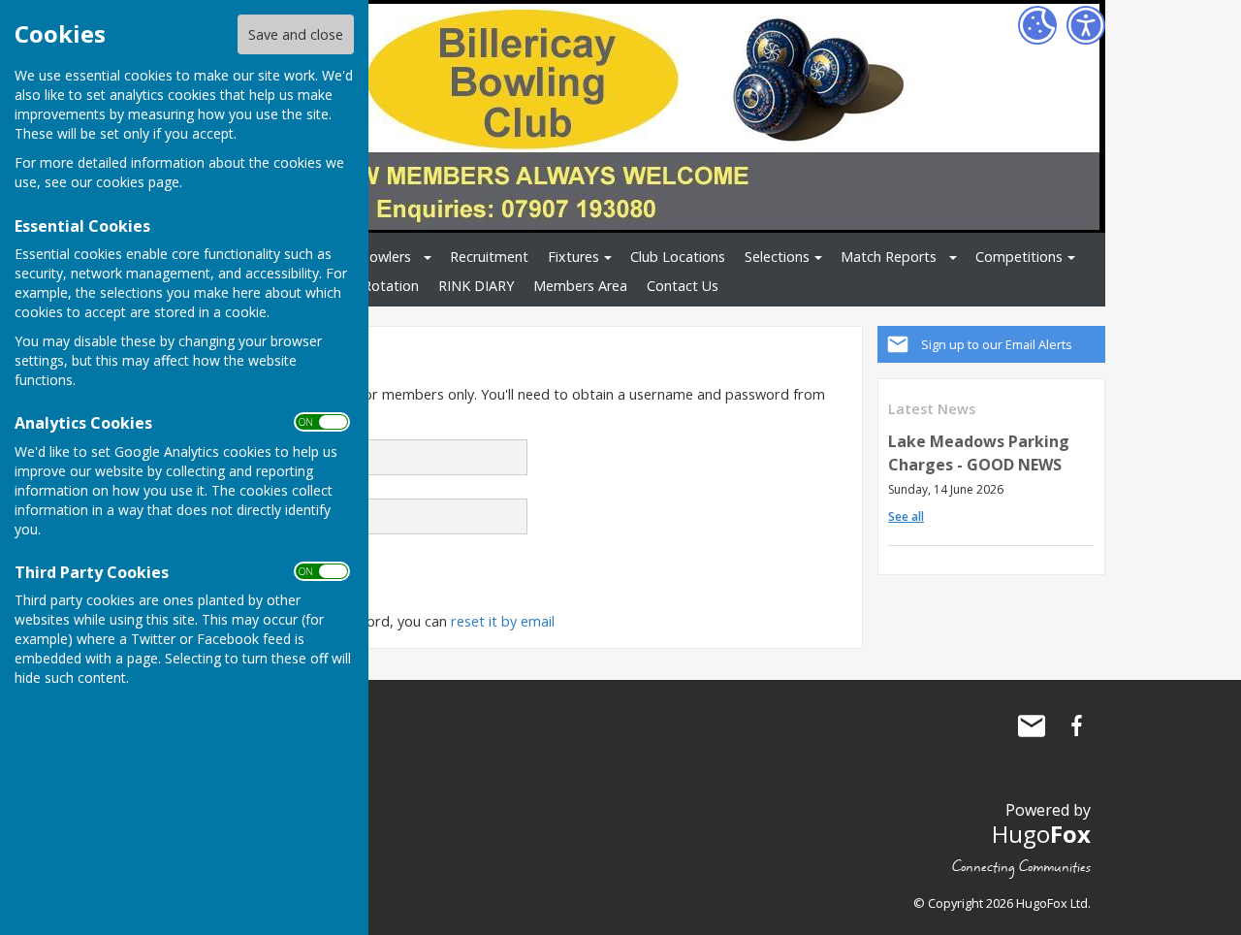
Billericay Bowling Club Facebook (1076, 725)
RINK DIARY (476, 285)
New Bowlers (369, 256)
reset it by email (503, 621)
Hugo (1041, 834)
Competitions (1019, 256)
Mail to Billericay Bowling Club (1031, 725)
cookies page (137, 182)
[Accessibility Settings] (1085, 25)
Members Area (580, 285)
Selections (777, 256)
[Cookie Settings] (1037, 25)
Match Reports (889, 256)
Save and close (295, 34)
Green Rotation (370, 285)
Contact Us (682, 285)
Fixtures (573, 256)
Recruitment (489, 256)
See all (906, 516)
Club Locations (677, 256)
